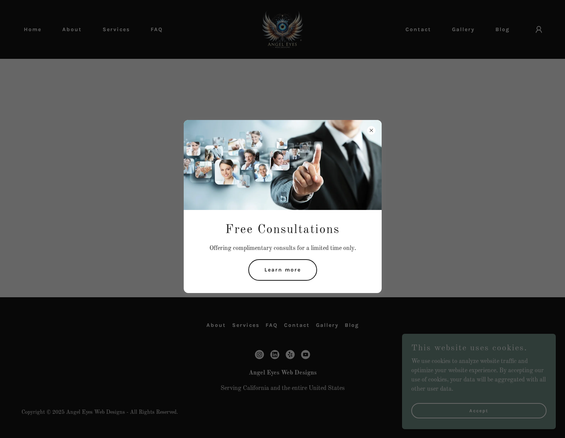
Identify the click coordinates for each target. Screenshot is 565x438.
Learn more (282, 269)
